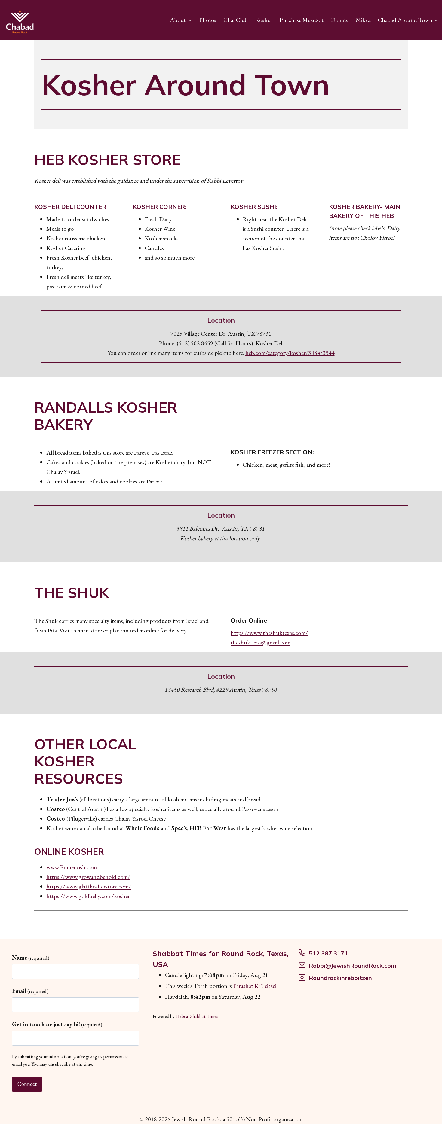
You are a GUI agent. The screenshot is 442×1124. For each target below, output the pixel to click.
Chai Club (235, 20)
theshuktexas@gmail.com (260, 642)
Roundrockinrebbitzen (340, 978)
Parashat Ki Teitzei (254, 986)
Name (30, 957)
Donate (339, 20)
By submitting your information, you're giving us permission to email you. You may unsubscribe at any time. (70, 1060)
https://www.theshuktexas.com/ (269, 633)
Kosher (263, 20)
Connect (27, 1083)
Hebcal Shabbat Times (197, 1016)
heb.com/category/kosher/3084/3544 (290, 353)
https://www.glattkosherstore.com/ (88, 886)
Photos (207, 20)
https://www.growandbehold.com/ (88, 877)
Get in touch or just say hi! (57, 1024)
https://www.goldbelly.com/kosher (88, 896)
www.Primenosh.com (71, 867)
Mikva (363, 20)
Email (30, 991)
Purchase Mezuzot (301, 20)
